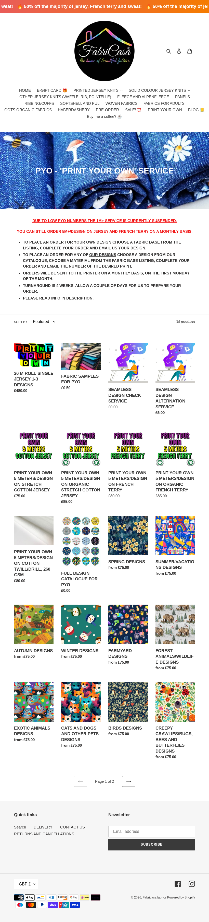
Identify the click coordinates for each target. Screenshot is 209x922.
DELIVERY (43, 827)
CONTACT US (72, 827)
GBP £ (25, 884)
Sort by (20, 322)
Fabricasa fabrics (155, 897)
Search (20, 827)
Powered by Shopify (181, 897)
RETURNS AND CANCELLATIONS (44, 834)
